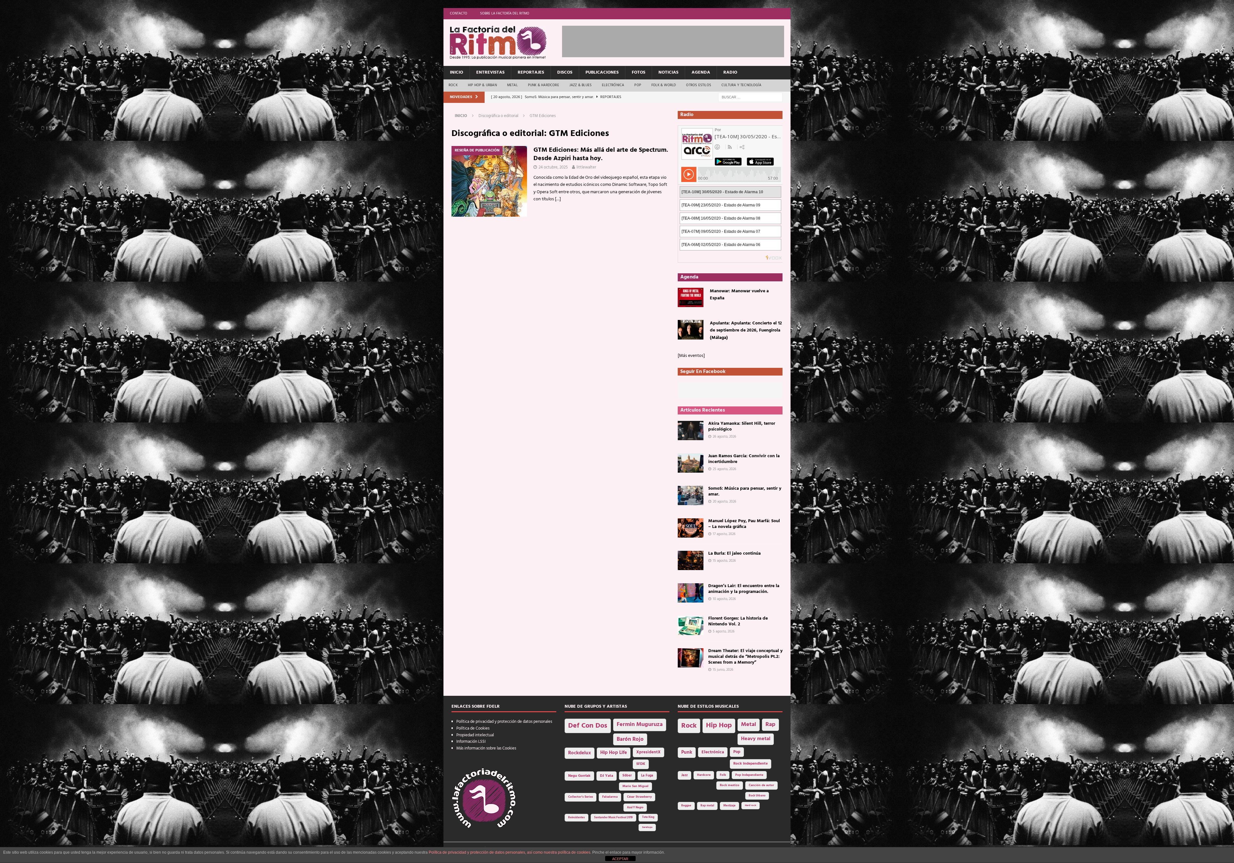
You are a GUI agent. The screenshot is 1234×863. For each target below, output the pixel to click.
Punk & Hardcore (543, 85)
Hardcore (704, 775)
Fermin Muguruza (640, 724)
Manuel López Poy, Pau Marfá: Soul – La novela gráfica (744, 524)
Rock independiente (750, 763)
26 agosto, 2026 (724, 437)
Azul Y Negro (635, 807)
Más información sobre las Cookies (486, 748)
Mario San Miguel (635, 786)
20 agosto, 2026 (724, 501)
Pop (637, 85)
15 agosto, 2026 (724, 561)
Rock (453, 85)
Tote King (648, 817)
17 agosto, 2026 (724, 534)
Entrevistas (490, 72)
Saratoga (647, 827)
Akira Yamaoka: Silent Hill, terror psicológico (741, 426)
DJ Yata (606, 776)
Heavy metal (755, 739)
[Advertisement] (679, 40)
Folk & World (663, 85)
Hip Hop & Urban (482, 85)
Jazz (684, 775)
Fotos (638, 72)
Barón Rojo (630, 739)
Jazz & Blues (580, 85)
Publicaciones (602, 72)
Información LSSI (471, 741)
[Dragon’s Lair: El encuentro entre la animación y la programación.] (690, 593)
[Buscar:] (750, 97)
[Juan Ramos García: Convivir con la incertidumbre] (690, 463)
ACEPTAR (620, 859)
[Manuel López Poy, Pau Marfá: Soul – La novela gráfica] (690, 528)
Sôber (627, 775)
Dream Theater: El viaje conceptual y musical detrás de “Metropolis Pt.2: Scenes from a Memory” (745, 656)
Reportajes (531, 72)
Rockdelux (579, 753)
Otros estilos (698, 85)
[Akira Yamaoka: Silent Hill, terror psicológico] (690, 430)
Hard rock (750, 805)
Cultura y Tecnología (741, 85)
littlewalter (586, 167)
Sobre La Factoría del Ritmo (504, 13)
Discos (564, 72)
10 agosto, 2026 (724, 599)
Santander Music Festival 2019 (613, 817)
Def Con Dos (587, 725)
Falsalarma (610, 797)
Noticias (668, 72)
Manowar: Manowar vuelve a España (739, 294)
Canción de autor (761, 785)
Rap (770, 724)
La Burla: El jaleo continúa (734, 553)
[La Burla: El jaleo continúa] (690, 560)
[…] (558, 199)
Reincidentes (576, 817)
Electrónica (613, 85)
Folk (723, 775)
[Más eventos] (691, 355)
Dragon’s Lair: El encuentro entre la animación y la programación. (743, 588)
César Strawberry (639, 797)
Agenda (701, 72)
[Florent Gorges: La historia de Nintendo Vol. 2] (690, 625)
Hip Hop (719, 725)
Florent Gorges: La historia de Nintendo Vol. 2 (738, 621)
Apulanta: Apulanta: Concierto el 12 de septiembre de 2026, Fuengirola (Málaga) (746, 330)
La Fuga (647, 775)
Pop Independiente (749, 775)
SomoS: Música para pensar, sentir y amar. (744, 491)
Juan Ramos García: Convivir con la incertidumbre (744, 459)
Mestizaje (729, 806)
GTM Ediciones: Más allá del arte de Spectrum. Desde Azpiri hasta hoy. (600, 154)
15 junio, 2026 (723, 670)
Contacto (458, 13)
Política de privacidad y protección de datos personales (504, 721)
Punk (686, 752)
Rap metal (707, 805)
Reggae (686, 805)
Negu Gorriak (579, 776)
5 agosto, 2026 (724, 631)
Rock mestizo (729, 785)
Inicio (456, 72)
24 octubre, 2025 (553, 167)
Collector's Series (580, 797)
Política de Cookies (472, 728)
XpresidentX (648, 752)
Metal (512, 85)
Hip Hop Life (613, 753)
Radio (730, 72)
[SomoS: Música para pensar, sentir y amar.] (690, 495)
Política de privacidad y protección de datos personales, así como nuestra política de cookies (509, 852)
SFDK (640, 764)
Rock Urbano (757, 795)
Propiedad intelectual (475, 735)
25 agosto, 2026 (724, 469)
